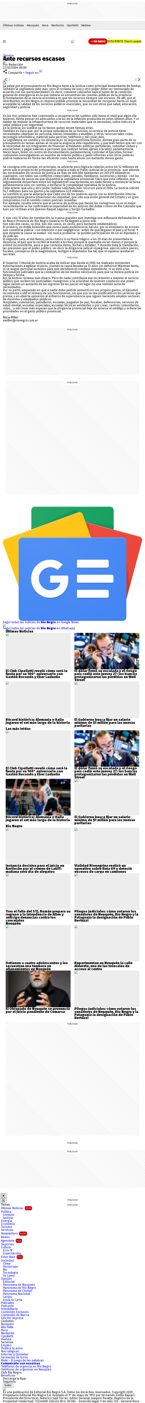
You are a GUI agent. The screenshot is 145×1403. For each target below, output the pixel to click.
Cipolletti (72, 25)
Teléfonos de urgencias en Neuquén (26, 1369)
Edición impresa (12, 1318)
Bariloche (57, 25)
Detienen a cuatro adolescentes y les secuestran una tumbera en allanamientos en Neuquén (37, 966)
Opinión (8, 55)
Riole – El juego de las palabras (22, 1360)
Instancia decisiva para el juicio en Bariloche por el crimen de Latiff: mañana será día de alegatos (35, 869)
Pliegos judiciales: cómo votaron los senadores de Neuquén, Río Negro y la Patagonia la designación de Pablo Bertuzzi (106, 916)
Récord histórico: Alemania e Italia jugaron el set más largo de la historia (38, 721)
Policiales (7, 1302)
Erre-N (7, 1250)
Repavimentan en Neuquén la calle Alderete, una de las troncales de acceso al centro (103, 966)
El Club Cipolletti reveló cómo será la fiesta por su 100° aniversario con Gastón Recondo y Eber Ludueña (36, 674)
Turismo (6, 1226)
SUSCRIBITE (124, 41)
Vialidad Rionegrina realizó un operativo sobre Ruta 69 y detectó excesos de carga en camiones (103, 869)
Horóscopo (10, 1266)
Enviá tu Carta (12, 1299)
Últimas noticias (13, 25)
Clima (6, 1263)
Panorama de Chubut (17, 1290)
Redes (5, 1237)
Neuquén (33, 25)
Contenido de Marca (15, 1315)
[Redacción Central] (4, 61)
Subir (8, 1385)
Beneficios (8, 1375)
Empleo (6, 1345)
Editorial (9, 1281)
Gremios (8, 1214)
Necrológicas (10, 1351)
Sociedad (7, 1260)
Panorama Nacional (16, 1293)
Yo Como (9, 1275)
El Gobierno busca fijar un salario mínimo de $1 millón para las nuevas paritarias (104, 723)
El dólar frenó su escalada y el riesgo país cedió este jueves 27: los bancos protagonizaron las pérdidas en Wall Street (105, 675)
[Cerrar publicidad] (3, 1195)
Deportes (7, 1244)
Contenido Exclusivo (15, 1312)
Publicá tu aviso (12, 1348)
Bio (5, 1269)
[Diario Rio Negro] (4, 1389)
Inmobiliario (9, 1309)
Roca (45, 25)
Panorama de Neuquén (19, 1284)
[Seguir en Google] (4, 82)
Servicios (7, 1230)
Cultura (6, 1247)
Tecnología (10, 1272)
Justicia (8, 1217)
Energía (6, 1220)
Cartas (7, 1296)
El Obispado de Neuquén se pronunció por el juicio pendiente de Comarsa (38, 1010)
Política (6, 1211)
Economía (8, 1223)
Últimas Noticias (16, 1208)
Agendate (11, 1240)
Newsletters (13, 1233)
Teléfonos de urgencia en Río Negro (26, 1366)
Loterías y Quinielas (14, 1354)
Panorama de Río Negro (19, 1287)
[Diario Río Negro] (72, 41)
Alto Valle (7, 1327)
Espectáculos (12, 1253)
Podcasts (7, 1306)
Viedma (86, 25)
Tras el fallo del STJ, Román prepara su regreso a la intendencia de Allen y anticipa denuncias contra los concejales (38, 916)
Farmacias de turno (14, 1357)
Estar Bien (11, 1257)
